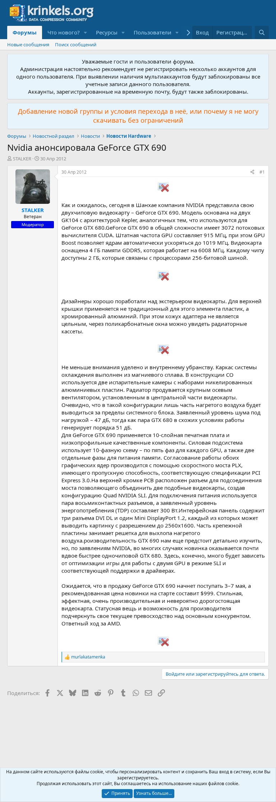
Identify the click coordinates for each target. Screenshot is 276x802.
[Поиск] (262, 32)
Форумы (25, 32)
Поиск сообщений (75, 44)
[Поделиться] (252, 172)
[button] (85, 32)
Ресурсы (107, 32)
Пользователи (152, 32)
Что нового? (63, 32)
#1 (262, 172)
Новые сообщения (28, 44)
